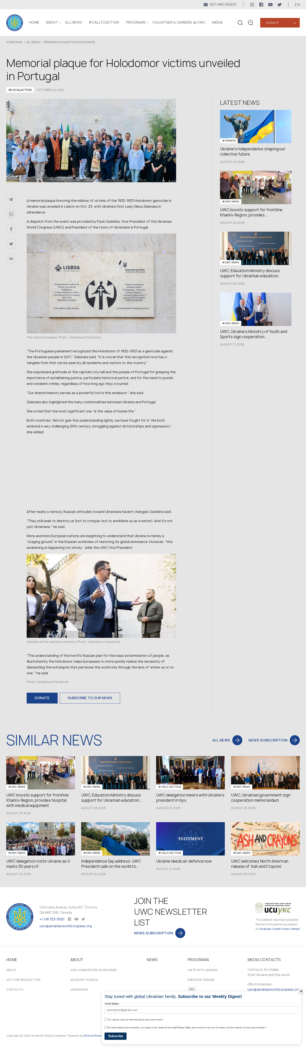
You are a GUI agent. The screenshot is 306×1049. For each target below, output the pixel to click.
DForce (88, 1036)
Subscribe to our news (90, 698)
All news (73, 22)
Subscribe (115, 1036)
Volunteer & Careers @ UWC (178, 22)
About (11, 970)
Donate (272, 23)
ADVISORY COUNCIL (84, 980)
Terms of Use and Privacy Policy (174, 1027)
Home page (14, 42)
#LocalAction (20, 90)
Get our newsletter (23, 980)
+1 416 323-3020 (52, 919)
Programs (136, 22)
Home (34, 22)
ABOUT (52, 22)
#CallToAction (104, 22)
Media (217, 22)
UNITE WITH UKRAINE (203, 970)
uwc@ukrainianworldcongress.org (66, 926)
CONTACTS (14, 989)
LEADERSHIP (79, 989)
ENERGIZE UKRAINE (201, 980)
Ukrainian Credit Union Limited (279, 929)
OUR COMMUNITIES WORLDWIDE (93, 970)
